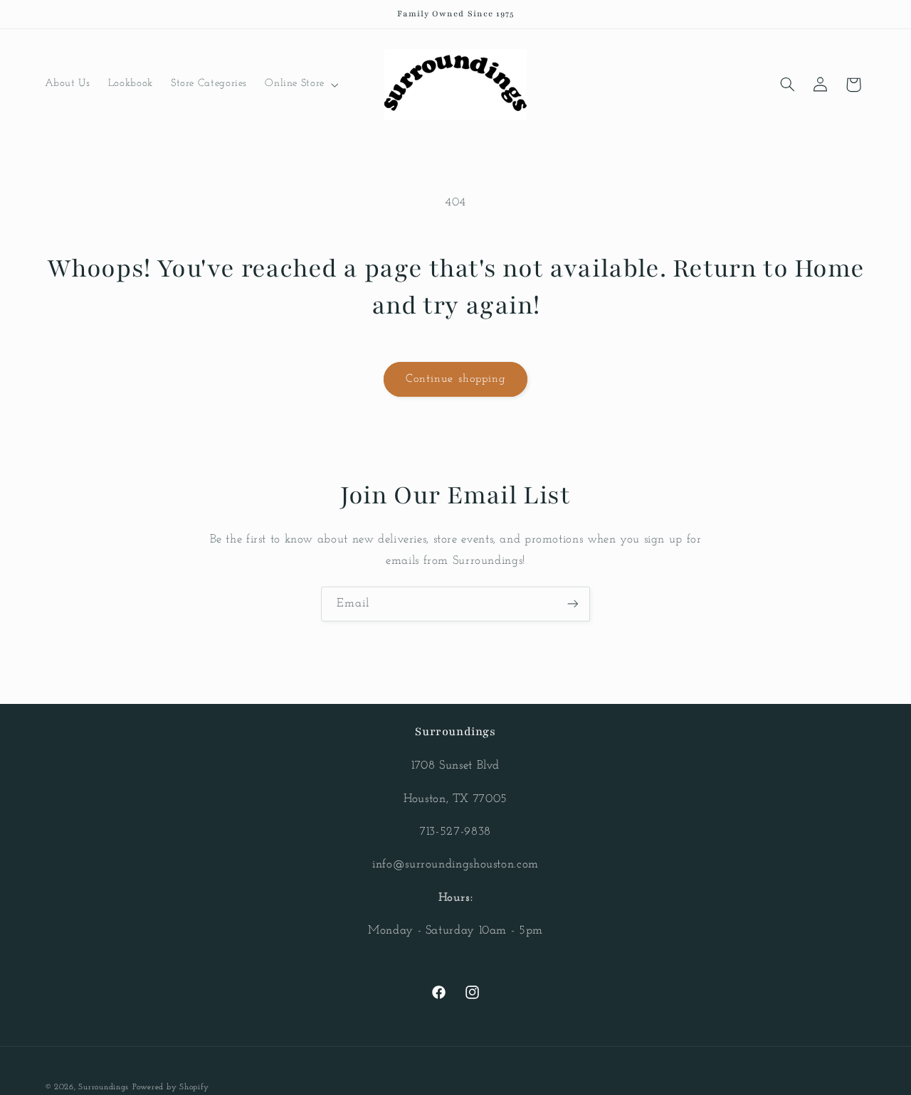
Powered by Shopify (170, 1087)
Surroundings (103, 1087)
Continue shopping (455, 379)
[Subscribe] (573, 604)
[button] (300, 84)
